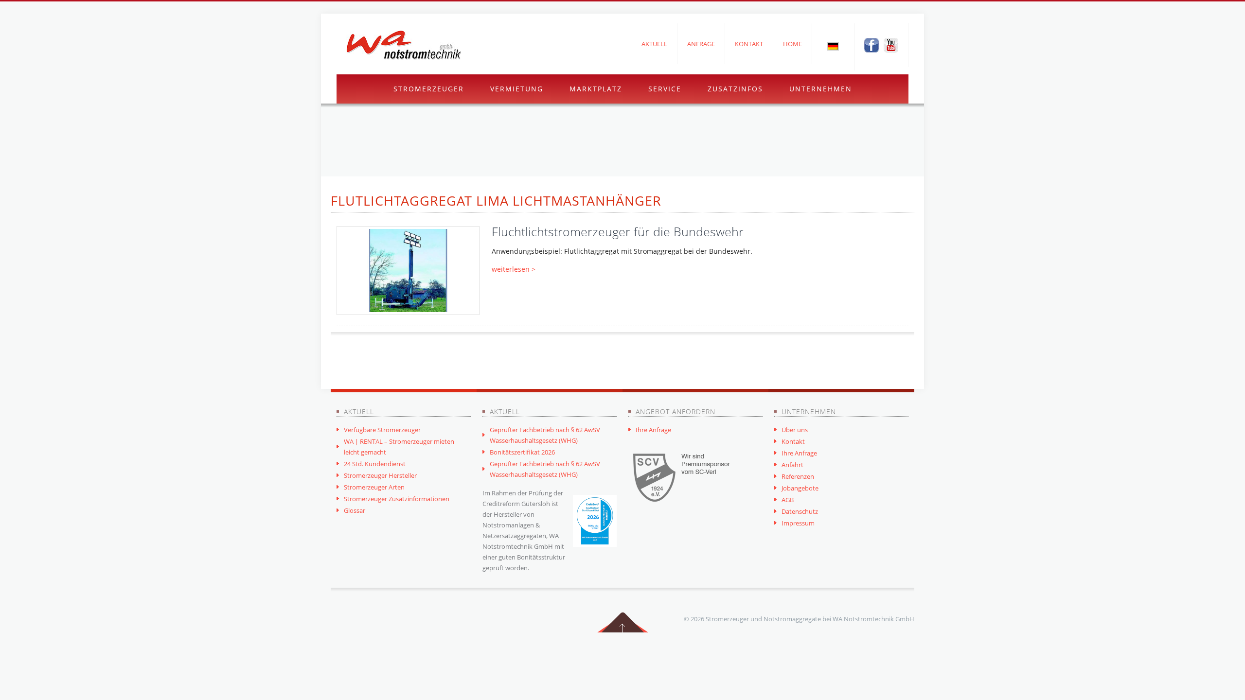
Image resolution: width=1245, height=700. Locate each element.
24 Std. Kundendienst (375, 463)
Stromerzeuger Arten (374, 487)
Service (664, 88)
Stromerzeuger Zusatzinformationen (396, 498)
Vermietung (516, 88)
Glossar (354, 510)
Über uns (795, 429)
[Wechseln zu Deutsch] (833, 45)
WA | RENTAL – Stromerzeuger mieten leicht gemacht (399, 446)
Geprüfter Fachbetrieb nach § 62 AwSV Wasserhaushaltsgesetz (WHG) (545, 435)
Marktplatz (595, 88)
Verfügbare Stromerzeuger (382, 429)
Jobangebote (800, 488)
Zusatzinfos (735, 88)
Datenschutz (800, 511)
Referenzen (798, 476)
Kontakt (749, 43)
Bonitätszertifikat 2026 (522, 452)
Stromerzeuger (428, 88)
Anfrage (701, 43)
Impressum (798, 523)
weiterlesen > (513, 269)
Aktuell (654, 43)
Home (792, 43)
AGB (788, 499)
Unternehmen (820, 88)
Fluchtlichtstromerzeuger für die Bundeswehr (618, 231)
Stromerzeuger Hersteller (380, 475)
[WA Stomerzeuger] (403, 45)
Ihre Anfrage (653, 429)
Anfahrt (792, 464)
